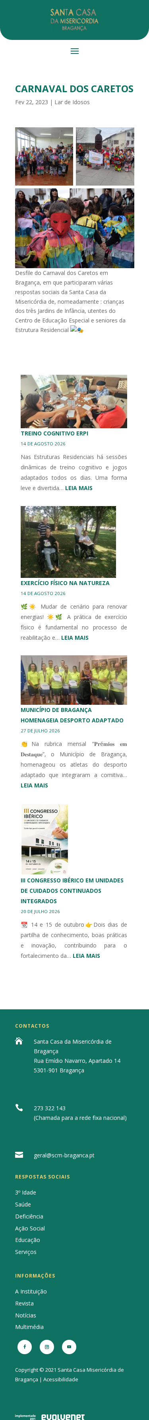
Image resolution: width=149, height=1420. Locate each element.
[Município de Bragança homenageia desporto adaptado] (74, 680)
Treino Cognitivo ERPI (54, 433)
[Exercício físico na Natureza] (68, 542)
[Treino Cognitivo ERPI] (74, 401)
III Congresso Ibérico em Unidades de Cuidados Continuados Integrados (72, 890)
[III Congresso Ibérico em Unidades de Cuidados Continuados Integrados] (45, 839)
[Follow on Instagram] (47, 1347)
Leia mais (79, 488)
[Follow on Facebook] (24, 1347)
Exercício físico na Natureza (65, 583)
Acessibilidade (60, 1379)
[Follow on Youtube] (69, 1347)
